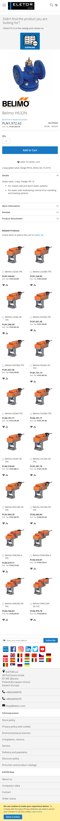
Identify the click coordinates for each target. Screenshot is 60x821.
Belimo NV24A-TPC (42, 317)
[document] (30, 812)
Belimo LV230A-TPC (42, 271)
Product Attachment (12, 218)
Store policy (8, 720)
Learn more (37, 811)
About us (7, 779)
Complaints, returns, (13, 739)
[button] (3, 284)
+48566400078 (13, 692)
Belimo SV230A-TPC (42, 413)
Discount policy (10, 758)
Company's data (11, 785)
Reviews (6, 212)
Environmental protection (16, 733)
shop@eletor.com (15, 706)
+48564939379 (13, 699)
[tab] (30, 175)
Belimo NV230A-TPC (14, 365)
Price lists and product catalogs (19, 765)
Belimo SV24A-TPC (14, 413)
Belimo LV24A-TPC (14, 271)
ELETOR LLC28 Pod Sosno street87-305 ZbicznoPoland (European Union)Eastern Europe (16, 678)
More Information (11, 206)
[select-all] (39, 235)
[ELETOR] (21, 6)
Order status (9, 798)
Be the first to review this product (14, 119)
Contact (6, 792)
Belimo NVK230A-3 (42, 555)
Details (5, 175)
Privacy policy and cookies (16, 726)
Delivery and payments (14, 752)
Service (6, 745)
